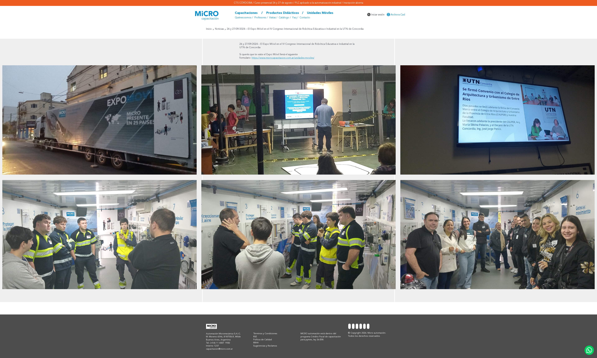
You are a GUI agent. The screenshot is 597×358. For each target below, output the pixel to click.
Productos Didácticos (282, 13)
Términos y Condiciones (265, 334)
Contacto (305, 17)
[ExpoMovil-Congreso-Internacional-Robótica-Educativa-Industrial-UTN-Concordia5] (298, 234)
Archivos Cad (397, 15)
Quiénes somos (243, 17)
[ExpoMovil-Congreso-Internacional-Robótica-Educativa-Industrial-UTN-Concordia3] (99, 120)
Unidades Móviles (320, 13)
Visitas (272, 17)
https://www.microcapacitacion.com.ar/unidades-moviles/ (283, 58)
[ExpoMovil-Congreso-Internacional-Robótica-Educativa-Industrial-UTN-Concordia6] (497, 234)
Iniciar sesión (377, 15)
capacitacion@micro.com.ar (219, 349)
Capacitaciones (246, 13)
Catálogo (284, 17)
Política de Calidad (262, 340)
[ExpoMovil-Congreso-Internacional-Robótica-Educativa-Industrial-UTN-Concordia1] (298, 120)
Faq (294, 17)
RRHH (256, 343)
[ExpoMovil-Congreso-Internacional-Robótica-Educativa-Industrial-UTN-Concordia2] (497, 120)
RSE (255, 337)
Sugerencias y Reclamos (265, 346)
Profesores (260, 17)
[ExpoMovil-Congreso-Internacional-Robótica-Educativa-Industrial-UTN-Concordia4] (99, 234)
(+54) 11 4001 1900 (220, 343)
